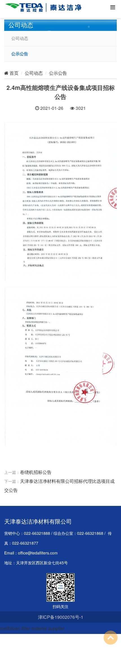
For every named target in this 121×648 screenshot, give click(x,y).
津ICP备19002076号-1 (60, 617)
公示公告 (19, 54)
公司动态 (19, 38)
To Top (111, 638)
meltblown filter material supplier (32, 628)
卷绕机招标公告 (35, 472)
